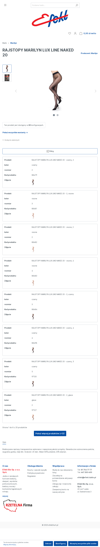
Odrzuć (48, 543)
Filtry (51, 151)
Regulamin (31, 476)
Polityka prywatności (35, 473)
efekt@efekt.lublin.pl (86, 477)
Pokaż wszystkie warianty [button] (14, 132)
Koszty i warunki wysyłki (37, 470)
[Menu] (5, 5)
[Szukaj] (77, 5)
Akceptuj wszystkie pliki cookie (83, 543)
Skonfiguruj (60, 543)
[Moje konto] (75, 33)
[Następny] (95, 91)
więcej (5, 496)
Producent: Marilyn (89, 53)
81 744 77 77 (86, 470)
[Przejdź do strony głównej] (50, 19)
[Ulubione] (69, 33)
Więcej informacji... (10, 545)
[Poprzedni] (16, 91)
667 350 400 (86, 472)
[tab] (4, 442)
